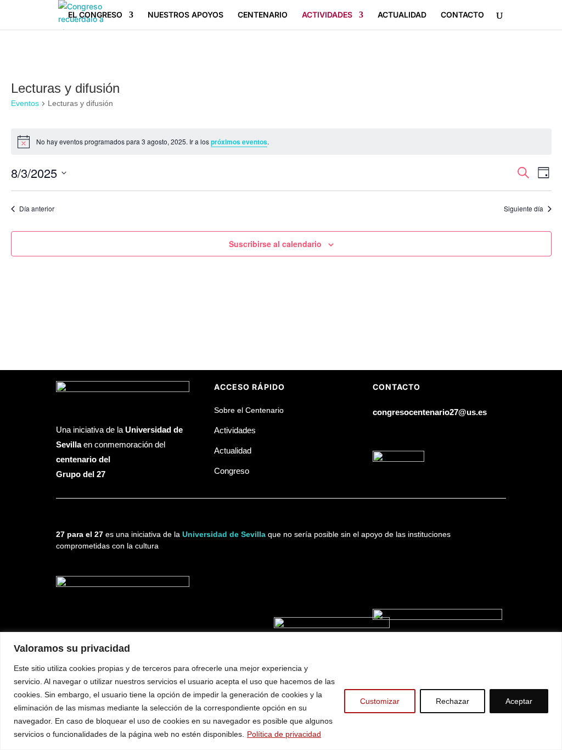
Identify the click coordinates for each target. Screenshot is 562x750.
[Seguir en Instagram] (425, 434)
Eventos (25, 103)
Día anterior (36, 208)
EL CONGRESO (95, 15)
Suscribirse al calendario (275, 243)
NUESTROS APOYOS (185, 15)
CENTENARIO (263, 15)
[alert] (281, 141)
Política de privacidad (284, 734)
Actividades (235, 430)
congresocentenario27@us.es (430, 412)
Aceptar (518, 701)
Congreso (231, 470)
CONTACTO (462, 15)
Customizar (380, 701)
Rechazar (452, 701)
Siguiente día (523, 208)
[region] (281, 691)
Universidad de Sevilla (224, 534)
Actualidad (232, 450)
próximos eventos (239, 142)
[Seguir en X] (403, 434)
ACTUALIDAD (402, 15)
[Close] (550, 641)
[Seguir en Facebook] (381, 434)
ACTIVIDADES (327, 15)
